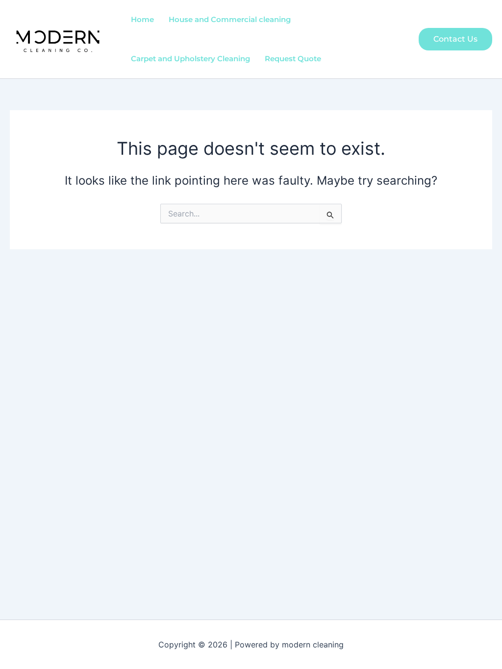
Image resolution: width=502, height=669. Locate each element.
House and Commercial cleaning (230, 19)
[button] (455, 39)
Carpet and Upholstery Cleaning (190, 58)
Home (142, 19)
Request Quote (293, 58)
